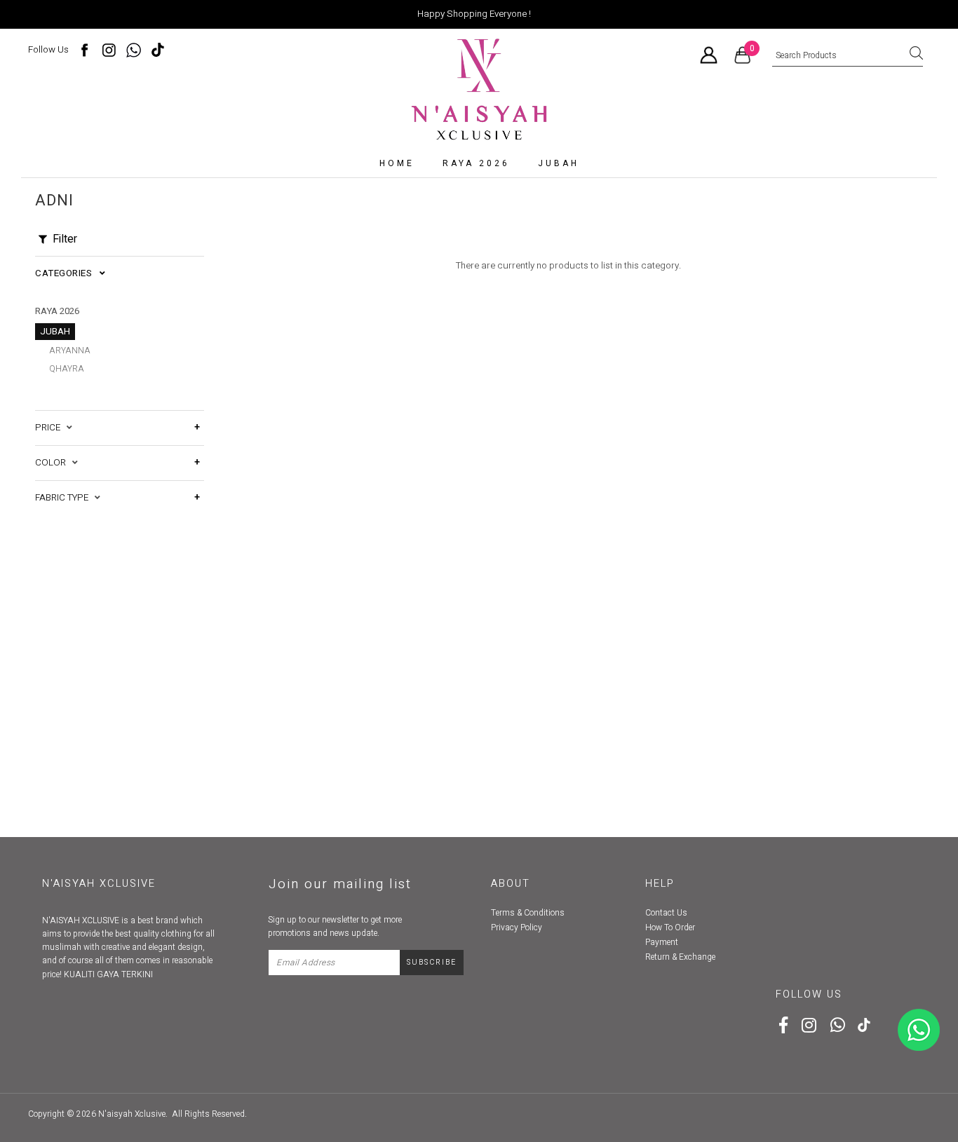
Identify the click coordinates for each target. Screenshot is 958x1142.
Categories (67, 273)
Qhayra (66, 368)
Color (53, 463)
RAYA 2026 (476, 163)
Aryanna (69, 350)
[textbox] (847, 56)
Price (51, 428)
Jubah (558, 163)
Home (396, 163)
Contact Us (666, 912)
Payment (661, 942)
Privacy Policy (516, 927)
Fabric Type (65, 498)
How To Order (670, 927)
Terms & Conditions (528, 912)
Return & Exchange (680, 957)
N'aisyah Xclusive (132, 1114)
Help (660, 883)
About (510, 883)
